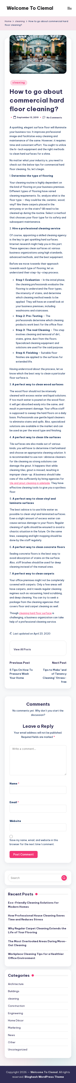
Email (14, 802)
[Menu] (69, 8)
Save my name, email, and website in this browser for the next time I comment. (34, 842)
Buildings (13, 991)
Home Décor (16, 1020)
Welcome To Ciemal (30, 8)
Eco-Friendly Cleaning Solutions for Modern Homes (33, 904)
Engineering (15, 1013)
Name (14, 783)
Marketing (14, 1027)
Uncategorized (17, 1049)
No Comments (54, 117)
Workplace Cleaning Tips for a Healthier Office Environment (36, 956)
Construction (16, 1006)
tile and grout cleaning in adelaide (30, 483)
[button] (22, 649)
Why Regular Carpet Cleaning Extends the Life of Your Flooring (37, 930)
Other (11, 1042)
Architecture (16, 984)
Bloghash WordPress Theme (44, 1077)
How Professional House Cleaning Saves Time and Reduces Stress (36, 917)
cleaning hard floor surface (35, 613)
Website (15, 821)
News (11, 1035)
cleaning (18, 82)
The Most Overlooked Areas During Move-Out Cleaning (37, 943)
